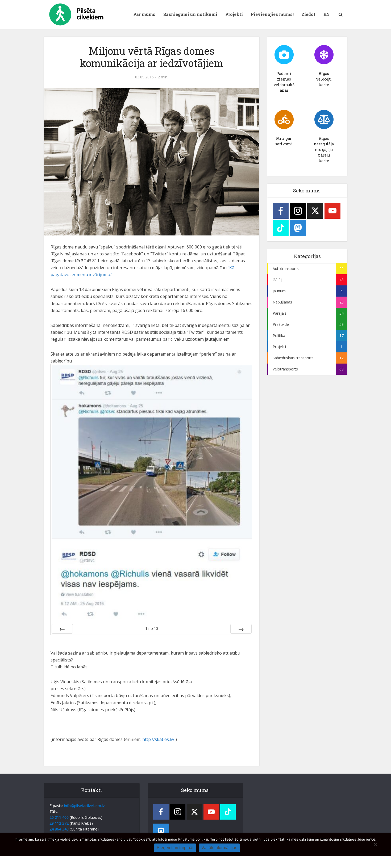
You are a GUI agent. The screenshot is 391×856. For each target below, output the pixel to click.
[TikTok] (281, 228)
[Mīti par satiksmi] (284, 119)
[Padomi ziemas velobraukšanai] (284, 54)
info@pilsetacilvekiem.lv (84, 805)
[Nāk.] (241, 629)
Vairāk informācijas (219, 847)
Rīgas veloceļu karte (323, 79)
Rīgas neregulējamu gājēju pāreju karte (324, 149)
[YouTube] (332, 211)
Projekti (234, 14)
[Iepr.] (62, 629)
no (151, 628)
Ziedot (308, 14)
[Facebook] (281, 211)
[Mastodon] (298, 228)
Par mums (144, 14)
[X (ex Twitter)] (315, 211)
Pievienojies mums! (272, 14)
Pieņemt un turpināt (175, 847)
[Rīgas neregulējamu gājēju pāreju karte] (324, 119)
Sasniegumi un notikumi (190, 14)
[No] (375, 844)
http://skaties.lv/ (157, 739)
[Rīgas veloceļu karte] (324, 54)
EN (326, 14)
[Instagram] (298, 211)
